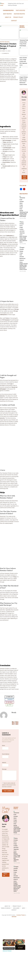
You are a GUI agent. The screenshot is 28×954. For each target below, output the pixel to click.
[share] (13, 941)
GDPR (23, 908)
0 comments (5, 53)
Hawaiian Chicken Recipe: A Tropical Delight (8, 46)
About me (5, 874)
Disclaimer (16, 908)
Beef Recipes (7, 14)
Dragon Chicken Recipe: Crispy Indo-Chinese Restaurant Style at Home (24, 266)
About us (8, 17)
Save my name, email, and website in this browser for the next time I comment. (8, 785)
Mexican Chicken (8, 941)
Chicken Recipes (8, 10)
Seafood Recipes (19, 14)
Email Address (5, 754)
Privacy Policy (18, 17)
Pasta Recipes (20, 10)
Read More (24, 177)
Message (4, 769)
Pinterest (10, 702)
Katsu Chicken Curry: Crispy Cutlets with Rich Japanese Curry (23, 239)
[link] (5, 941)
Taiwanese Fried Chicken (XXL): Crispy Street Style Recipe (24, 214)
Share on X (10, 696)
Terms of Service (5, 908)
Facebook (10, 699)
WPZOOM (14, 916)
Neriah (14, 712)
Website (4, 762)
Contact (14, 20)
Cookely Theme (21, 915)
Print (10, 704)
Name (3, 745)
